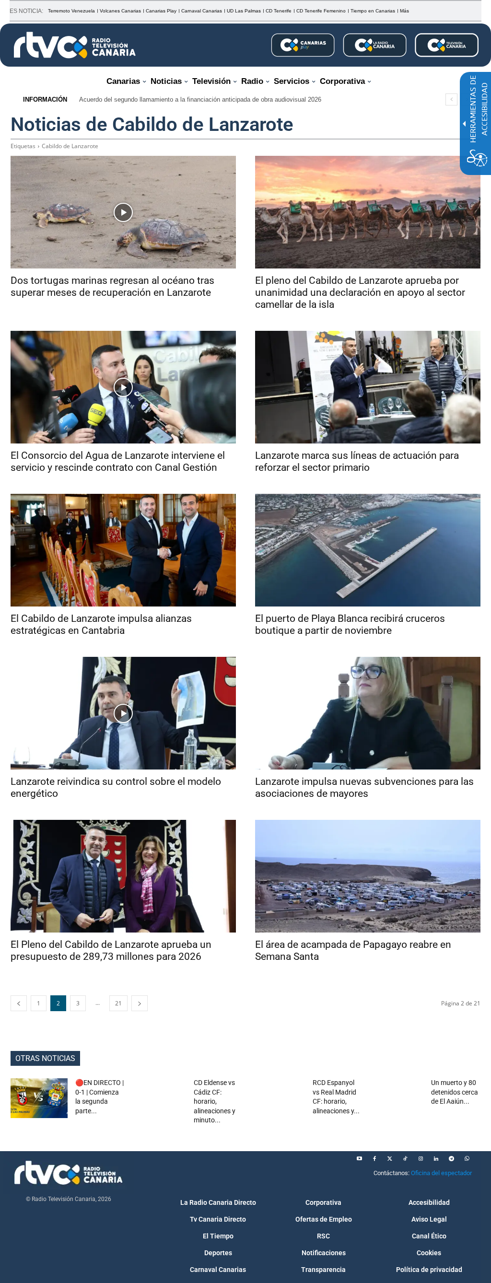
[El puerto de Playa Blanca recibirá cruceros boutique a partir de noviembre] (367, 550)
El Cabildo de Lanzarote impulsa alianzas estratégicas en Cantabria (101, 624)
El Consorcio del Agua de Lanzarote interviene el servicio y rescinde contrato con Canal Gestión (118, 461)
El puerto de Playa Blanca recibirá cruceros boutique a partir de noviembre (350, 624)
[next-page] (139, 1003)
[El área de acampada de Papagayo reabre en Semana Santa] (367, 876)
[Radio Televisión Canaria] (75, 45)
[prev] (451, 99)
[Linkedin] (436, 1159)
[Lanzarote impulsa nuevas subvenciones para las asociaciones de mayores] (367, 713)
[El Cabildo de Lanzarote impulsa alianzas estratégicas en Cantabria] (123, 550)
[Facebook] (374, 1159)
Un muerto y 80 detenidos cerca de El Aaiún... (454, 1092)
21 (118, 1003)
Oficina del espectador (441, 1173)
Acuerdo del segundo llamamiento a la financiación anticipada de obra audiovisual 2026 (200, 99)
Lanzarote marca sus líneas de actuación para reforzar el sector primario (357, 461)
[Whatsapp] (466, 1159)
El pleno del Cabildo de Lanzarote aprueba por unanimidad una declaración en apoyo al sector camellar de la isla (360, 292)
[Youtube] (359, 1159)
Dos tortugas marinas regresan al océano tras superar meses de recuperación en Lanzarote (112, 286)
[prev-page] (19, 1003)
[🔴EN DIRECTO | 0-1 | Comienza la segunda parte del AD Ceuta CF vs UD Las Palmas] (39, 1098)
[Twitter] (390, 1159)
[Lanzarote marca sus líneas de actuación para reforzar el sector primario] (367, 387)
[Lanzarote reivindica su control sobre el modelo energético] (123, 713)
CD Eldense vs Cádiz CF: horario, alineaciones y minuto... (214, 1101)
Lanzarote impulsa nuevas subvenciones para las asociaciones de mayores (364, 787)
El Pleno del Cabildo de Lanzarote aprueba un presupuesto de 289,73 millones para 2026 (111, 950)
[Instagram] (420, 1159)
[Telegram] (451, 1159)
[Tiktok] (405, 1159)
